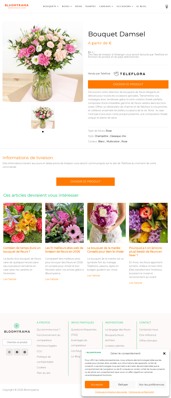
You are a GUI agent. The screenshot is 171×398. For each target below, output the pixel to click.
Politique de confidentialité (141, 392)
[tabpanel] (43, 115)
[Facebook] (17, 352)
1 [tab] (43, 131)
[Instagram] (9, 352)
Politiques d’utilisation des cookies (111, 392)
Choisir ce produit (128, 84)
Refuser (123, 384)
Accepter (97, 384)
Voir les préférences (151, 384)
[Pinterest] (24, 352)
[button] (164, 353)
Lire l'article (9, 279)
